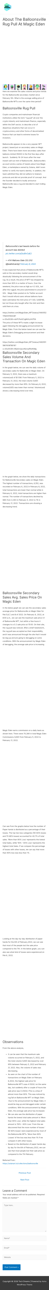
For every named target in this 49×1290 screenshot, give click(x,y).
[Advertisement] (24, 55)
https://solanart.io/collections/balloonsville (20, 1163)
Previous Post (25, 1173)
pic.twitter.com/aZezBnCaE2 (19, 253)
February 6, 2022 (28, 264)
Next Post (24, 1180)
